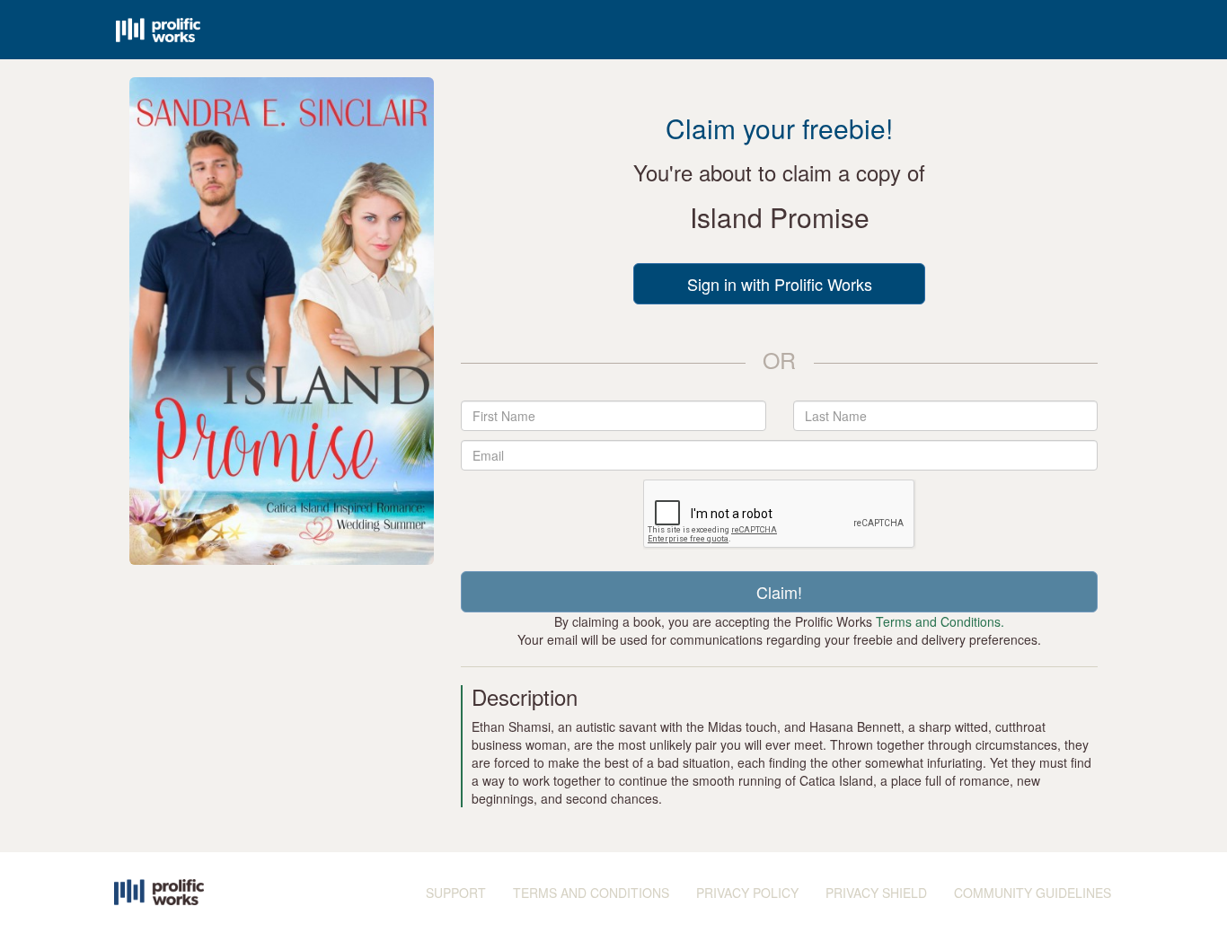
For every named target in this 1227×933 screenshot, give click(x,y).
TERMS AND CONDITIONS (591, 893)
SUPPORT (456, 893)
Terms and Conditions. (940, 621)
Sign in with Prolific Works (779, 283)
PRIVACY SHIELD (876, 893)
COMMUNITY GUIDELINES (1032, 893)
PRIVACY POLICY (747, 893)
